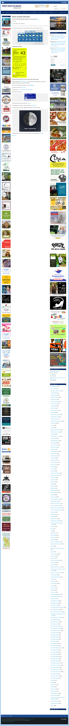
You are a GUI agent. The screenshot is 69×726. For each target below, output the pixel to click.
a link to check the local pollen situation (25, 89)
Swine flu (53, 579)
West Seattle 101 (54, 598)
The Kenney (53, 581)
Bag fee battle (53, 408)
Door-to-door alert (54, 445)
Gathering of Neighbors (55, 473)
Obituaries (40, 12)
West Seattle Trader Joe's (55, 669)
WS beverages (53, 691)
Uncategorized (54, 587)
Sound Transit (53, 562)
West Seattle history (55, 632)
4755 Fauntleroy (54, 393)
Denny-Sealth (53, 438)
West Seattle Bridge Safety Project (57, 607)
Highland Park (54, 490)
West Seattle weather (55, 676)
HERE (37, 19)
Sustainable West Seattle (55, 577)
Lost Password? (62, 65)
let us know (42, 133)
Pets (52, 531)
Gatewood (53, 471)
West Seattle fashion (55, 619)
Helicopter (53, 486)
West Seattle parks (54, 650)
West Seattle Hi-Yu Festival (56, 630)
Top (13, 721)
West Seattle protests (55, 658)
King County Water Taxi (55, 505)
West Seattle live (54, 641)
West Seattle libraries (55, 639)
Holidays (52, 494)
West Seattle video (54, 673)
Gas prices (53, 468)
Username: (52, 58)
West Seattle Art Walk (55, 600)
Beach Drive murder (55, 410)
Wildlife (52, 686)
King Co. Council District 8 (56, 503)
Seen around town (54, 554)
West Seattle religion (55, 660)
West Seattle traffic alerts (56, 671)
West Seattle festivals (55, 621)
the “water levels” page (23, 81)
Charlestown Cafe (54, 419)
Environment (53, 453)
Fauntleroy (53, 458)
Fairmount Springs (54, 455)
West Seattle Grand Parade (56, 628)
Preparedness (53, 537)
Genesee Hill (53, 477)
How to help (53, 497)
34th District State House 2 (56, 390)
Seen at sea (53, 556)
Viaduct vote (53, 592)
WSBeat (52, 705)
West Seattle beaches (55, 603)
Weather (56, 12)
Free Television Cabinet (54, 371)
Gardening (53, 466)
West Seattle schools (55, 667)
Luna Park (53, 512)
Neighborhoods (54, 518)
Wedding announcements (56, 596)
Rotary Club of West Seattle (56, 544)
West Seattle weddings (55, 678)
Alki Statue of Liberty (55, 401)
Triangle (52, 585)
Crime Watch (24, 12)
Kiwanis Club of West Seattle (56, 507)
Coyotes (52, 425)
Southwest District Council (56, 567)
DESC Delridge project (55, 440)
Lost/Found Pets (34, 12)
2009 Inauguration (54, 386)
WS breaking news (54, 693)
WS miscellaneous (54, 701)
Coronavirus (53, 423)
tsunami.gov (31, 85)
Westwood (53, 680)
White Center (53, 684)
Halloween (53, 481)
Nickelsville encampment (56, 520)
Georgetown (53, 479)
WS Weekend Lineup (55, 703)
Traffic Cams (51, 12)
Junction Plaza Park (55, 501)
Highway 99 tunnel (54, 492)
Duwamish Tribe (54, 447)
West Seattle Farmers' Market (56, 617)
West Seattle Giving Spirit (56, 626)
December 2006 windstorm (56, 429)
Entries (3, 721)
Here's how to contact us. (30, 718)
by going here (34, 105)
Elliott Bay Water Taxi (55, 451)
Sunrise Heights (54, 574)
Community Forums (63, 12)
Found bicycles (54, 460)
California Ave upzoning (55, 414)
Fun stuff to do (54, 464)
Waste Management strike (56, 594)
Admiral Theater (54, 395)
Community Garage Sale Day (56, 421)
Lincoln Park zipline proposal (57, 510)
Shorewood (53, 558)
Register (55, 56)
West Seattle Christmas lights (56, 611)
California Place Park (55, 416)
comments (7, 721)
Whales (52, 682)
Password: (52, 61)
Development (53, 442)
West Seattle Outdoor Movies (56, 647)
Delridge (52, 434)
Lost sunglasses (53, 374)
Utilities (52, 590)
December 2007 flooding (55, 432)
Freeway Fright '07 (54, 462)
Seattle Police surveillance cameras (58, 548)
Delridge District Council (56, 436)
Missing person (54, 514)
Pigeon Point (53, 533)
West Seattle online (54, 645)
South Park (53, 564)
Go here (29, 103)
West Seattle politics (55, 656)
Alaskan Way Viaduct (55, 397)
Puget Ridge (53, 539)
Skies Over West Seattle (55, 560)
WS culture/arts (54, 695)
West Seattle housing (55, 634)
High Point (53, 488)
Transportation (54, 583)
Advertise (7, 12)
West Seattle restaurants (55, 663)
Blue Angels (53, 412)
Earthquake (53, 449)
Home (3, 12)
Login (51, 56)
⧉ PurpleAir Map (16, 68)
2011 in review (54, 388)
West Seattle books (54, 605)
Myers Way (53, 516)
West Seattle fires (54, 624)
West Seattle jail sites (55, 637)
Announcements (54, 403)
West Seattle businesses (55, 609)
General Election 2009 (55, 475)
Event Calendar (13, 12)
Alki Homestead (54, 399)
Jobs (29, 12)
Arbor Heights (54, 406)
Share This (14, 135)
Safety (52, 546)
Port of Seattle (53, 535)
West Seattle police (54, 654)
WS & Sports (53, 689)
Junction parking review (55, 499)
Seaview (52, 551)
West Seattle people (54, 652)
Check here (24, 87)
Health (52, 484)
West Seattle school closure (56, 665)
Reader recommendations (56, 541)
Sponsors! (45, 12)
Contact (19, 12)
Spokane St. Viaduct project (56, 572)
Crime (52, 427)
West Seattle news (54, 643)
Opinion (52, 528)
